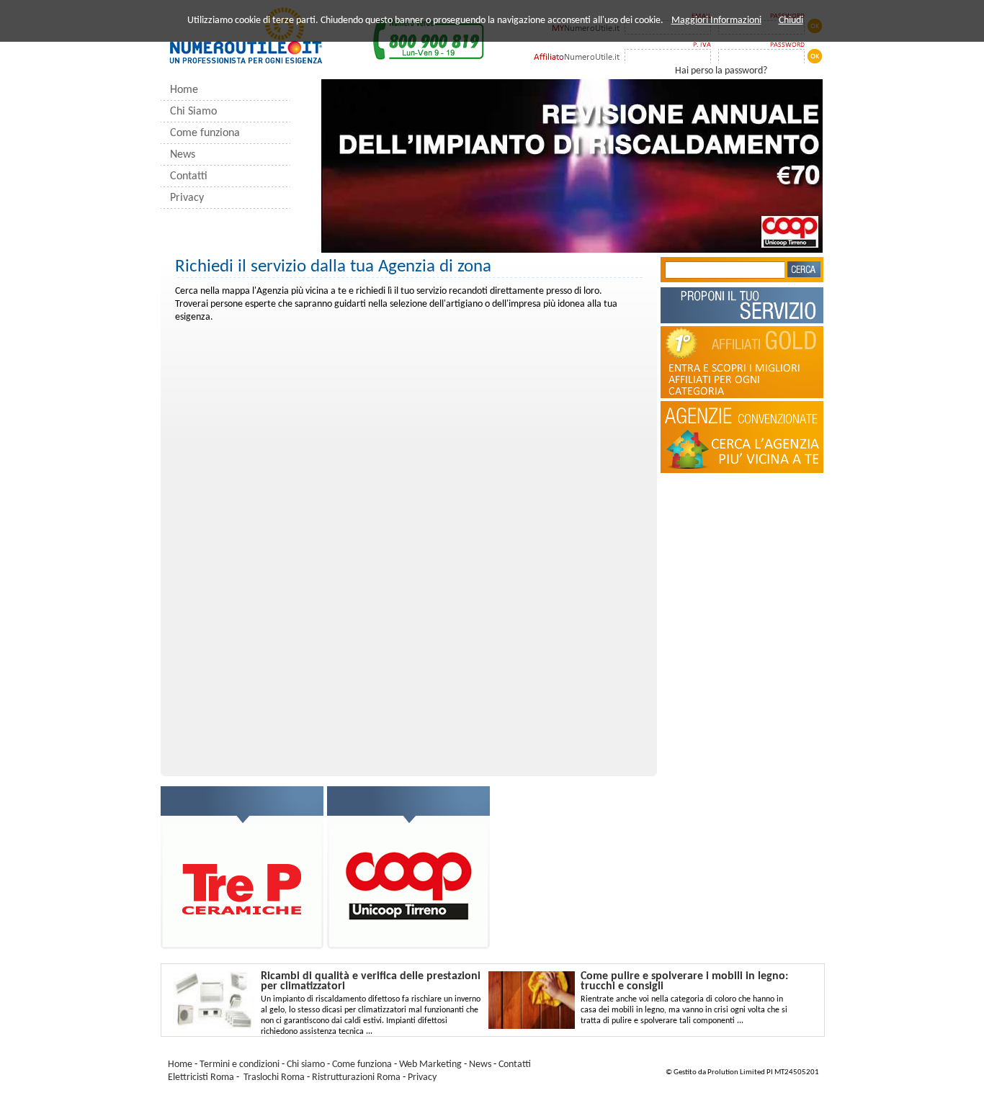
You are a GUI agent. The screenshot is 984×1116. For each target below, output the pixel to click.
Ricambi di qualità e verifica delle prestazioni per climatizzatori (370, 981)
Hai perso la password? (721, 71)
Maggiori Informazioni (716, 20)
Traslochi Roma (274, 1077)
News (182, 155)
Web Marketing (430, 1064)
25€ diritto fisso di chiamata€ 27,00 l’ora (742, 519)
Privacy (187, 198)
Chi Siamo (193, 111)
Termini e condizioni (239, 1064)
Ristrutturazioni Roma (356, 1077)
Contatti (188, 176)
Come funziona (205, 133)
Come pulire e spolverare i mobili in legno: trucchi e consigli (684, 981)
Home (184, 90)
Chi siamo (307, 1064)
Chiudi (791, 20)
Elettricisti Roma (201, 1077)
